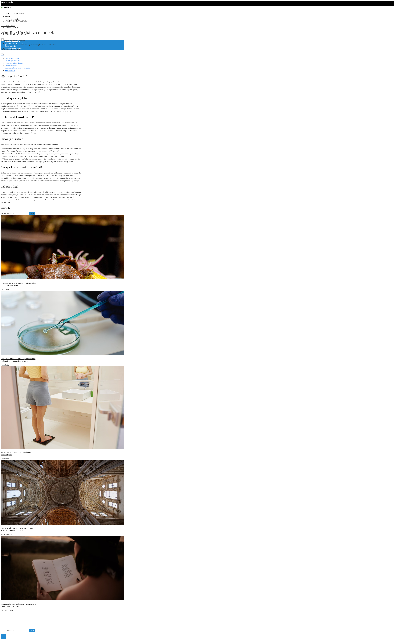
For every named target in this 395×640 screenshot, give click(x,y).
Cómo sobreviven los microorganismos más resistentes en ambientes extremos (18, 360)
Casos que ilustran (11, 65)
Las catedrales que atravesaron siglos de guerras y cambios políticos (17, 529)
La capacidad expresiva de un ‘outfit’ (17, 68)
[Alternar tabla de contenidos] (2, 54)
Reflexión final (10, 70)
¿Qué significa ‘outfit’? (12, 58)
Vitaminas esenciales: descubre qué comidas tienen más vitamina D (18, 284)
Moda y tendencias (8, 26)
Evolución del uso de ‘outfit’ (14, 63)
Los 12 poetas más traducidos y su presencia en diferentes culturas (18, 605)
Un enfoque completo (12, 61)
